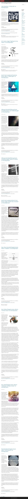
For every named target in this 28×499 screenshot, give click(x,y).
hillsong (7, 196)
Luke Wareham (10, 36)
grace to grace (3, 196)
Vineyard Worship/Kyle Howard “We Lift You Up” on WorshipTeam (23, 30)
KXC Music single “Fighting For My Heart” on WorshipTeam (9, 41)
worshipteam (4, 105)
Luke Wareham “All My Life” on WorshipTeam (8, 7)
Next (4, 496)
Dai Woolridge (3, 36)
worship (17, 36)
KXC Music (9, 70)
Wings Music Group (14, 36)
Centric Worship (4, 104)
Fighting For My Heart (4, 70)
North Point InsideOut (12, 104)
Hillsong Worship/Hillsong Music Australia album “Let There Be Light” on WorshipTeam (10, 111)
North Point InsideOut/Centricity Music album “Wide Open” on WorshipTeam (9, 76)
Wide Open (16, 104)
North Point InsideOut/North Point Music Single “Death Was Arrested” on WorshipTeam (9, 202)
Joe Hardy (7, 36)
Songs (3, 195)
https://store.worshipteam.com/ (5, 33)
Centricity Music (8, 104)
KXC (7, 70)
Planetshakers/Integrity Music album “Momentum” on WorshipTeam (8, 450)
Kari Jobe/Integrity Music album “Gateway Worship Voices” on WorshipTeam (9, 386)
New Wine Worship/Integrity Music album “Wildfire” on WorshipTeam (9, 248)
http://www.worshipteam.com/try (5, 67)
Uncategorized (4, 35)
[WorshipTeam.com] (6, 1)
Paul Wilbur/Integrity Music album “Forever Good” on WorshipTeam (9, 310)
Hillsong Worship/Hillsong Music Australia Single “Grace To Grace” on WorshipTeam (9, 159)
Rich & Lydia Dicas (13, 70)
